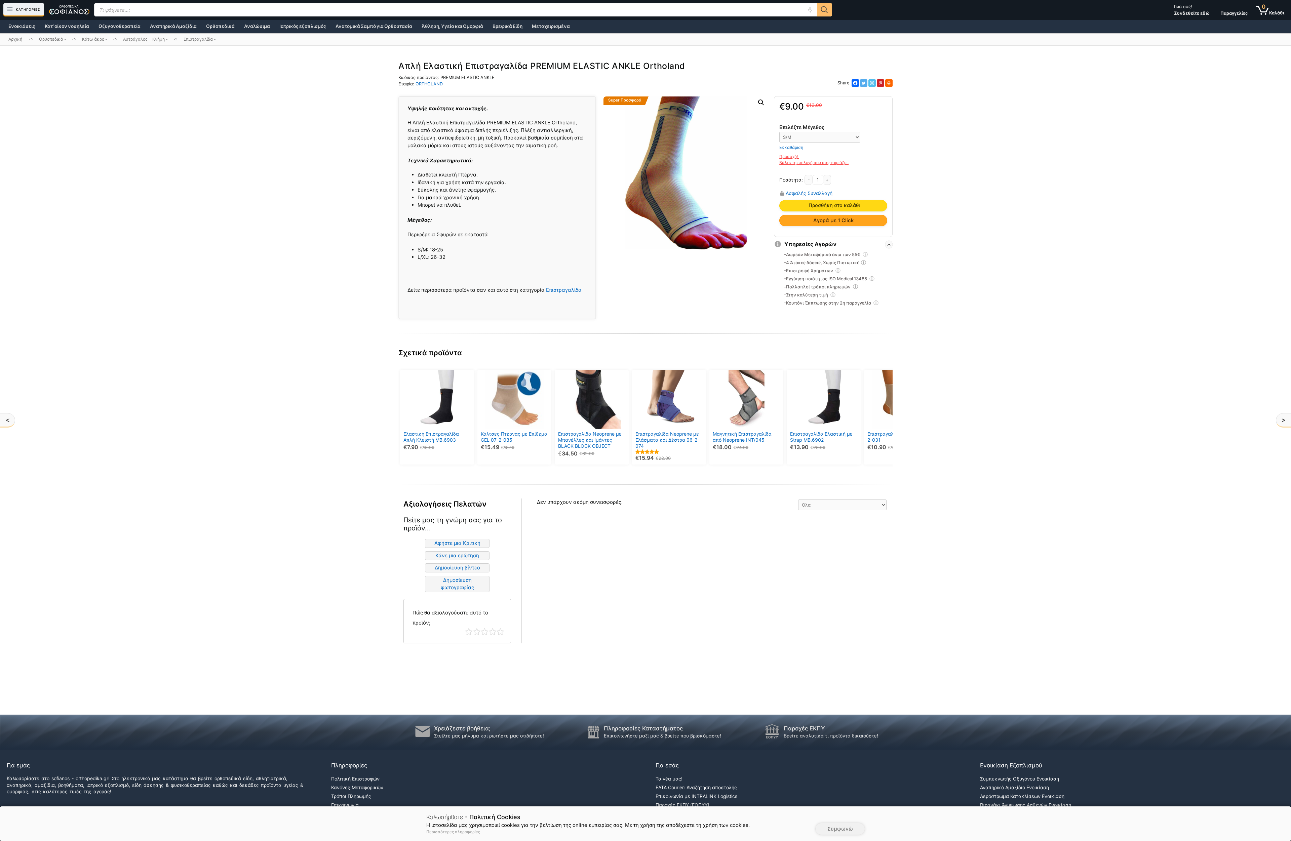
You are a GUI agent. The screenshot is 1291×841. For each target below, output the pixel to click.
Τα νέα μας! (669, 779)
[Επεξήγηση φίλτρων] (865, 255)
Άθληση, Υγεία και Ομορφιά (452, 26)
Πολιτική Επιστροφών (355, 779)
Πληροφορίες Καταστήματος (643, 728)
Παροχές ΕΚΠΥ (804, 728)
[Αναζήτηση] (824, 9)
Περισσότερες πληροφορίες (453, 831)
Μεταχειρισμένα (551, 26)
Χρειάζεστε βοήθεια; (462, 728)
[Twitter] (863, 83)
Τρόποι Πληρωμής (351, 796)
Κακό (477, 632)
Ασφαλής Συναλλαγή (809, 193)
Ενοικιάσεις (21, 26)
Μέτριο (484, 632)
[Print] (889, 83)
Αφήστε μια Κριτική (457, 543)
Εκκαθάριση (791, 147)
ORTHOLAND (429, 83)
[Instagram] (872, 83)
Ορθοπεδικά (220, 26)
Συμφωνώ (840, 829)
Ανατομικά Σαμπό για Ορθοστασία (374, 26)
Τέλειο (500, 632)
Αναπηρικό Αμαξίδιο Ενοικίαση (1014, 787)
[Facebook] (855, 83)
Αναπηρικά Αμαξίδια (173, 26)
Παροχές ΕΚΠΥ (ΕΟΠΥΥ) (682, 805)
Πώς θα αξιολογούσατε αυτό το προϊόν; (450, 617)
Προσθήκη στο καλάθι (834, 205)
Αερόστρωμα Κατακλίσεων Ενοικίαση (1022, 796)
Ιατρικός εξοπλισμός (302, 26)
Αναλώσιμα (257, 26)
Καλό (493, 632)
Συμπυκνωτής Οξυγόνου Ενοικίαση (1019, 779)
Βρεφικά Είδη (507, 26)
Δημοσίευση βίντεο (457, 567)
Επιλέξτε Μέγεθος (801, 127)
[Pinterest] (880, 83)
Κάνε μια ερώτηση (457, 555)
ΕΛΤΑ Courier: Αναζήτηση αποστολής (696, 787)
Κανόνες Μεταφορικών (357, 787)
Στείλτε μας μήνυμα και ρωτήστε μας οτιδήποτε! (489, 735)
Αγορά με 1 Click (833, 220)
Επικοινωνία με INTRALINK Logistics (696, 796)
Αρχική (15, 39)
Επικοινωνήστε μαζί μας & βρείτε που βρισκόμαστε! (662, 735)
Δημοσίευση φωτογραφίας (457, 584)
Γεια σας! (1192, 10)
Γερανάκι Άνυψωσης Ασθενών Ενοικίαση (1025, 805)
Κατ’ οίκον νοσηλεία (67, 26)
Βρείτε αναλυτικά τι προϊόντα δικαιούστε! (831, 735)
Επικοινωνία (345, 805)
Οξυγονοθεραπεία (120, 26)
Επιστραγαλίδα (564, 290)
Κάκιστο (469, 632)
